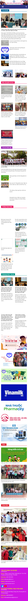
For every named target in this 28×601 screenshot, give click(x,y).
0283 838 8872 (9, 595)
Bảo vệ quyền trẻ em (8, 82)
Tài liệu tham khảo (7, 206)
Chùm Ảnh (5, 505)
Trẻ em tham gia (6, 147)
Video (3, 444)
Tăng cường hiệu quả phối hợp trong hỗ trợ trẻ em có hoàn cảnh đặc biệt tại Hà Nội (13, 30)
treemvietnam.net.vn (10, 583)
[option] (7, 74)
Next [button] (25, 73)
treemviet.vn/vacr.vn (10, 581)
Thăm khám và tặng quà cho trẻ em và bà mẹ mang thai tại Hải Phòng (20, 316)
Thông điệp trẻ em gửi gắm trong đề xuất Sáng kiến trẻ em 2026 (14, 166)
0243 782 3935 (9, 577)
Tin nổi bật (5, 10)
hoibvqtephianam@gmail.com (11, 597)
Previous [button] (2, 73)
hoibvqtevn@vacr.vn (8, 579)
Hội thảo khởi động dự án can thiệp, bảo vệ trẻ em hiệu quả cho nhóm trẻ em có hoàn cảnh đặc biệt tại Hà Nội (21, 290)
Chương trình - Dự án (8, 274)
